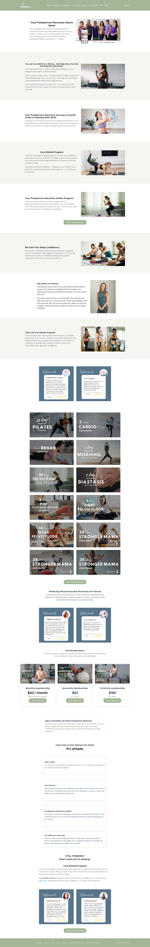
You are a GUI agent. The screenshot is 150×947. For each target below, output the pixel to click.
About (46, 943)
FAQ (57, 943)
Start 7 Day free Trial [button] (75, 222)
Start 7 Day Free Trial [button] (75, 582)
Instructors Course (80, 5)
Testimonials (93, 5)
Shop (49, 5)
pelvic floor (43, 881)
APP (101, 5)
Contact (39, 943)
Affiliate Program (93, 943)
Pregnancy (56, 5)
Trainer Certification (76, 943)
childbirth (97, 814)
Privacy (64, 943)
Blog (106, 5)
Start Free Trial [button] (38, 700)
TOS (52, 943)
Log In (126, 5)
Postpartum (66, 5)
